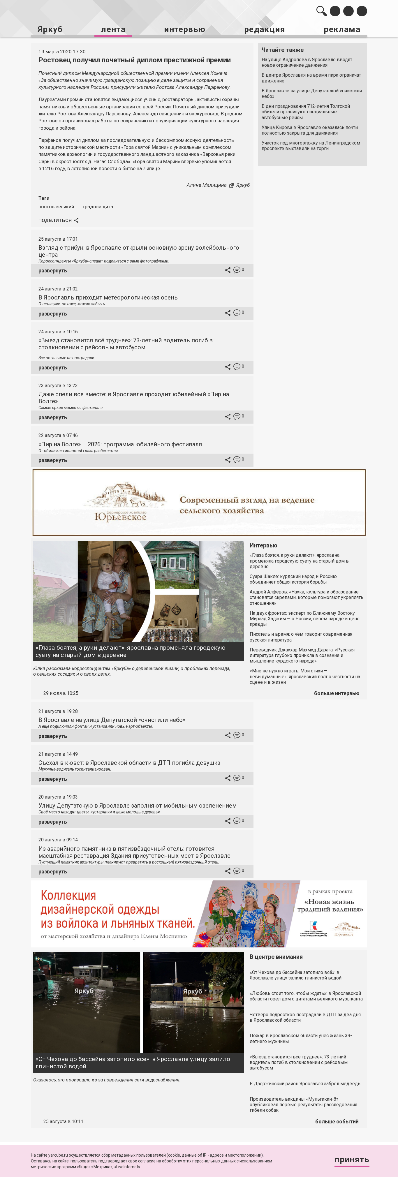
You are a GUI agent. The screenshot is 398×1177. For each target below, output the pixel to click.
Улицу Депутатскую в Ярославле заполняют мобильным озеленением (137, 805)
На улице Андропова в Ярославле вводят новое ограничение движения (307, 62)
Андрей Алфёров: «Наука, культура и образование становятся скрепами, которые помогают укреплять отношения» (306, 597)
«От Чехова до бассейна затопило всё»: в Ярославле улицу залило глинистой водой (133, 1063)
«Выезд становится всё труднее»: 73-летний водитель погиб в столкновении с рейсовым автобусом (125, 344)
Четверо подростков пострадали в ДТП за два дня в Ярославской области (305, 1017)
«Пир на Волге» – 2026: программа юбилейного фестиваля (120, 444)
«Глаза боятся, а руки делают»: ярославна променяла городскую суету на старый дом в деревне (131, 651)
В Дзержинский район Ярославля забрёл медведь (305, 1083)
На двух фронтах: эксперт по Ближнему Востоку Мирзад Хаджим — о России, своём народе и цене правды (305, 618)
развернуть (52, 270)
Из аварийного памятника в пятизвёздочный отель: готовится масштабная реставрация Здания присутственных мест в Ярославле (134, 852)
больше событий (337, 1121)
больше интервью (337, 693)
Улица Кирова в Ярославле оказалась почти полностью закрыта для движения (310, 130)
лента (113, 29)
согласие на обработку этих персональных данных (187, 1161)
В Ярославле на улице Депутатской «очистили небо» (312, 93)
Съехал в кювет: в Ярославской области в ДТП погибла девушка (129, 762)
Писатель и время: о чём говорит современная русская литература (301, 636)
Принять (351, 1159)
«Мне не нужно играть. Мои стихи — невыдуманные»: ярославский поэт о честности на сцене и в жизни (305, 676)
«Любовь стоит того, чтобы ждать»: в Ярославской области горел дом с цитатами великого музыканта (306, 996)
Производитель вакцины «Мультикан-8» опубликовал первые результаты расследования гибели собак (303, 1104)
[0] (237, 271)
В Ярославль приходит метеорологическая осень (108, 297)
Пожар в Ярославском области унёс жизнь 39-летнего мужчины (301, 1038)
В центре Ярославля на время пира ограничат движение (311, 77)
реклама (342, 29)
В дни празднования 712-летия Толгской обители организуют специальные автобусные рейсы (306, 111)
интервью (184, 29)
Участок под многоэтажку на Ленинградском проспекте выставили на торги (311, 145)
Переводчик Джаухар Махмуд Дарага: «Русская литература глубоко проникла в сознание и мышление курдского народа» (302, 655)
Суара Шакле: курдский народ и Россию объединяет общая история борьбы (293, 579)
